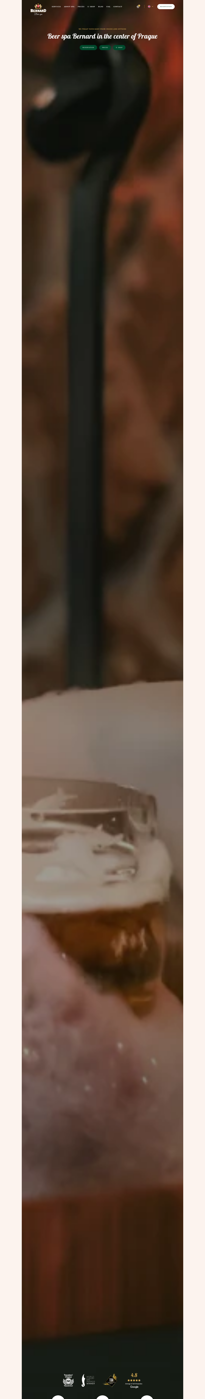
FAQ (108, 7)
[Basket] (141, 6)
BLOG (100, 7)
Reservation (166, 6)
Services (56, 7)
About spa (69, 7)
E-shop (91, 7)
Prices (81, 7)
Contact (117, 7)
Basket (138, 6)
